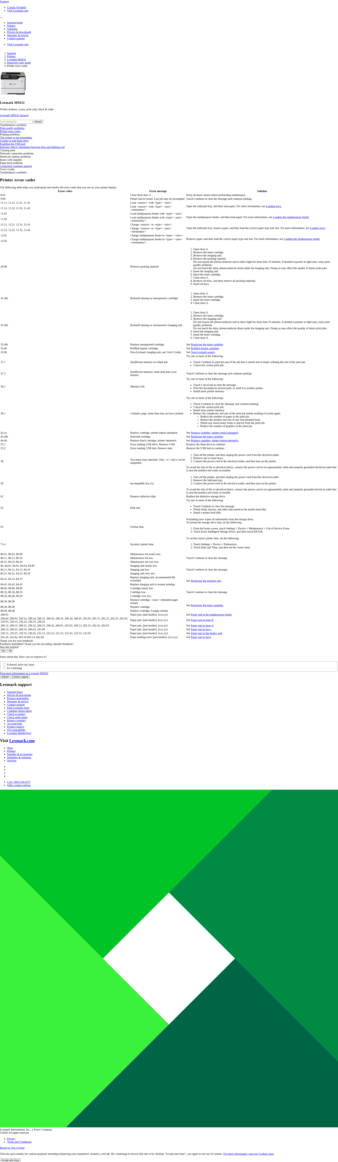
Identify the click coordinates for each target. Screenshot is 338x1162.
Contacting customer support (16, 166)
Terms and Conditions (19, 1141)
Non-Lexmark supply (203, 352)
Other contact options (19, 785)
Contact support (20, 677)
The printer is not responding (16, 137)
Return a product (16, 720)
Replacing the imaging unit (206, 580)
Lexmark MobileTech (19, 733)
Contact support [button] (16, 38)
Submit (5, 677)
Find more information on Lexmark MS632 (24, 673)
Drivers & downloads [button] (19, 32)
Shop (10, 747)
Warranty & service (18, 701)
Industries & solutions (19, 757)
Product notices (15, 726)
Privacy (11, 1138)
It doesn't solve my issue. (21, 664)
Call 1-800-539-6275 (18, 782)
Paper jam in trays (201, 629)
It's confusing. (15, 668)
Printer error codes (10, 131)
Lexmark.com (22, 740)
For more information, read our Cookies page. (248, 1153)
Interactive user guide (19, 62)
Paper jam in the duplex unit (206, 633)
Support (11, 53)
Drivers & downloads (19, 695)
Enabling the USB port (13, 143)
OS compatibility (16, 729)
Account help (14, 723)
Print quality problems (12, 128)
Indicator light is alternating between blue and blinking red (32, 147)
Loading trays (273, 206)
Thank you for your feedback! (16, 640)
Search (38, 121)
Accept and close (10, 1160)
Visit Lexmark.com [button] (17, 10)
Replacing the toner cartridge (207, 344)
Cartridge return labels (19, 710)
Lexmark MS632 (16, 59)
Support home (15, 691)
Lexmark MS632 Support (14, 115)
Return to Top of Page (12, 1147)
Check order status (17, 717)
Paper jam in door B (202, 620)
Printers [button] (11, 25)
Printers (11, 56)
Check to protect (16, 714)
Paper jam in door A (202, 625)
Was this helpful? (9, 647)
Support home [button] (15, 22)
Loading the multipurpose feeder (291, 217)
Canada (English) (16, 7)
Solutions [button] (12, 28)
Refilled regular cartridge (205, 348)
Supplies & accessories (19, 754)
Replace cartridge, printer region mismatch (214, 432)
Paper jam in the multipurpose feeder (211, 614)
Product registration (18, 698)
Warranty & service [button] (18, 35)
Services (11, 760)
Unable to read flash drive (14, 140)
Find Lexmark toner (18, 707)
